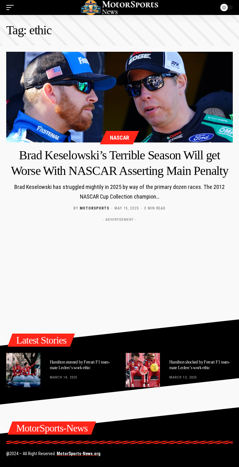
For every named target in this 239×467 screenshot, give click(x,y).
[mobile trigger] (11, 7)
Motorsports (94, 208)
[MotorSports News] (119, 7)
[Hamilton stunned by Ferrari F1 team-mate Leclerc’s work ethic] (23, 370)
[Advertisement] (119, 268)
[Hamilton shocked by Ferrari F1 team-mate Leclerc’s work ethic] (143, 370)
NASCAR (119, 137)
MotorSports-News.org (79, 453)
